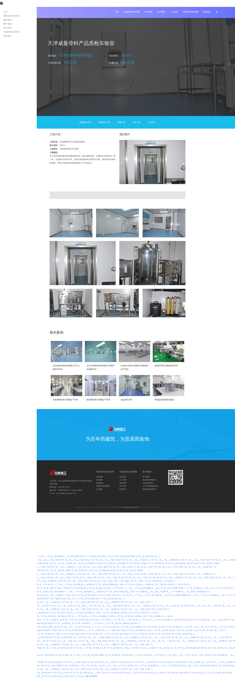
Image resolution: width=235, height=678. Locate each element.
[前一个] (121, 162)
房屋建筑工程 (85, 122)
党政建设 (99, 483)
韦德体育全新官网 (132, 12)
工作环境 (122, 486)
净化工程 (137, 122)
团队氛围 (122, 483)
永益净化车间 (126, 399)
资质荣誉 (99, 477)
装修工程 (121, 122)
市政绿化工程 (104, 122)
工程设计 (152, 122)
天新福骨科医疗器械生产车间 (65, 399)
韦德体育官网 (148, 483)
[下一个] (183, 162)
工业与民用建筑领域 (150, 486)
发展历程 (99, 480)
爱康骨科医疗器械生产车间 (98, 399)
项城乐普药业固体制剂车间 (166, 365)
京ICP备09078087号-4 (130, 507)
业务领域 (148, 12)
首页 (117, 12)
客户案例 (161, 12)
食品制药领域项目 (149, 480)
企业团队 (99, 489)
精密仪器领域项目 (149, 489)
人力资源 (174, 12)
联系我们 (207, 12)
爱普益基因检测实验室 (164, 399)
